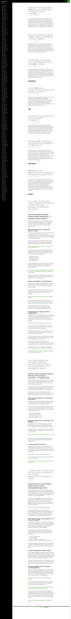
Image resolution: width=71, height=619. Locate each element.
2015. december (4, 172)
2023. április (3, 55)
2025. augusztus (4, 18)
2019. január (3, 123)
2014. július (3, 193)
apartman (30, 194)
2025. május (3, 22)
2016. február (4, 169)
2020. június (3, 100)
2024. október (4, 31)
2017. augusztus (4, 145)
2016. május (3, 165)
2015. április (3, 182)
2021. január (3, 91)
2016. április (3, 166)
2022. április (3, 71)
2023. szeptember (4, 48)
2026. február (4, 10)
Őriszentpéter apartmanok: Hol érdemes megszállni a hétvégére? (41, 173)
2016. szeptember (4, 160)
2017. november (4, 141)
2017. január (3, 154)
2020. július (3, 99)
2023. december (4, 44)
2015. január (3, 186)
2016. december (4, 156)
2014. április (3, 197)
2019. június (3, 116)
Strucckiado (4, 1)
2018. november (4, 125)
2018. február (4, 137)
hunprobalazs (36, 15)
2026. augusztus (4, 5)
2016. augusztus (4, 161)
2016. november (4, 157)
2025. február (4, 26)
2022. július (3, 67)
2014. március (4, 198)
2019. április (3, 119)
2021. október (4, 79)
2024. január (3, 43)
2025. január (3, 27)
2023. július (3, 51)
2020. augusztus (4, 97)
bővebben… (51, 26)
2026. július (3, 6)
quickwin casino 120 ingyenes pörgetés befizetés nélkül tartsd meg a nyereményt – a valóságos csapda (39, 364)
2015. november (4, 173)
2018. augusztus (4, 129)
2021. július (3, 83)
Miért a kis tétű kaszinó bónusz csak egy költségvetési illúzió (39, 507)
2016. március (4, 168)
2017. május (3, 149)
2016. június (3, 164)
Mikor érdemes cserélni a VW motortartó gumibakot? (40, 118)
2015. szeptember (4, 176)
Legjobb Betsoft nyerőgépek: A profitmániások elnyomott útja (39, 322)
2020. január (3, 107)
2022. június (3, 68)
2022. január (3, 75)
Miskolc (33, 163)
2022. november (4, 62)
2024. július (3, 35)
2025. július (3, 19)
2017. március (4, 152)
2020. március (4, 104)
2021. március (4, 88)
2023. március (4, 56)
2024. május (3, 38)
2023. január (3, 59)
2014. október (4, 189)
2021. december (4, 76)
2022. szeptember (4, 64)
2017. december (4, 140)
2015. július (3, 178)
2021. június (3, 84)
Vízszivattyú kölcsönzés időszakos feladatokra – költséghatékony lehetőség (40, 10)
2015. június (3, 180)
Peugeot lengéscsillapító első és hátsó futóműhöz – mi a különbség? (40, 37)
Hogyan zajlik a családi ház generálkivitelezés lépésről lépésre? (39, 62)
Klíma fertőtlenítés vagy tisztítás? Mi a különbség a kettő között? (41, 143)
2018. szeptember (4, 128)
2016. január (3, 170)
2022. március (4, 72)
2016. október (4, 158)
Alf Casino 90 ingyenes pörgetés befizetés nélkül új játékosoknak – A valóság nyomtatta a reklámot (41, 205)
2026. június (3, 7)
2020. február (4, 105)
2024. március (4, 40)
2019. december (4, 108)
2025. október (4, 15)
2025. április (3, 23)
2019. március (4, 120)
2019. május (3, 117)
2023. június (3, 52)
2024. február (4, 42)
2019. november (4, 109)
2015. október (4, 174)
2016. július (3, 162)
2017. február (4, 153)
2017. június (3, 148)
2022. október (4, 63)
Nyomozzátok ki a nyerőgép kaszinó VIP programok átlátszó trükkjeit (41, 269)
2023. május (3, 54)
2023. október (4, 47)
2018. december (4, 124)
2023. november (4, 46)
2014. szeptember (4, 190)
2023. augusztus (4, 50)
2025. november (4, 14)
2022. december (4, 60)
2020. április (3, 103)
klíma (30, 163)
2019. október (4, 111)
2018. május (3, 133)
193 (41, 607)
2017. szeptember (4, 144)
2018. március (4, 136)
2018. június (3, 132)
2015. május (3, 181)
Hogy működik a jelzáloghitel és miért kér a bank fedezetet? (41, 90)
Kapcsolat (65, 1)
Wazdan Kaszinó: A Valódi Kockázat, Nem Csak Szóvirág (38, 454)
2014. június (3, 194)
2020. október (4, 95)
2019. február (4, 121)
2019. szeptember (4, 112)
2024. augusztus (4, 34)
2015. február (4, 185)
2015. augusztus (4, 177)
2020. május (3, 101)
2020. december (4, 92)
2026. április (3, 9)
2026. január (3, 11)
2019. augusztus (4, 113)
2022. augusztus (4, 66)
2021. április (3, 87)
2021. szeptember (4, 80)
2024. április (3, 39)
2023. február (4, 58)
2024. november (4, 30)
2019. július (3, 115)
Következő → (46, 607)
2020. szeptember (4, 96)
